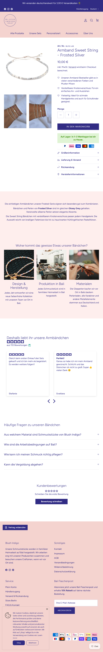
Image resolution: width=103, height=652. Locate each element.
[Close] (47, 608)
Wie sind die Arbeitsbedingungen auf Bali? (30, 444)
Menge (60, 109)
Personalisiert (53, 33)
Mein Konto (10, 587)
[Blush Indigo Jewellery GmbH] (10, 20)
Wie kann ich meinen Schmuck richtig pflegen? (33, 454)
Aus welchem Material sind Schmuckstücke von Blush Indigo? (42, 434)
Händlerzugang (82, 9)
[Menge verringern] (60, 115)
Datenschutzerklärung (64, 571)
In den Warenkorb (78, 126)
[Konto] (85, 20)
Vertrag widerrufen (16, 527)
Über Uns (88, 33)
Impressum (59, 553)
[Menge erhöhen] (76, 115)
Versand (72, 67)
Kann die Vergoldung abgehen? (23, 464)
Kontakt (58, 549)
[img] (53, 342)
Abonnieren (64, 610)
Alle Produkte (17, 33)
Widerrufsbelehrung (63, 567)
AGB (56, 558)
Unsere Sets (35, 33)
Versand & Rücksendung (16, 596)
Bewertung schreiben (51, 501)
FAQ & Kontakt (12, 605)
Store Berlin (11, 600)
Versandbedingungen (64, 562)
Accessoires (72, 33)
